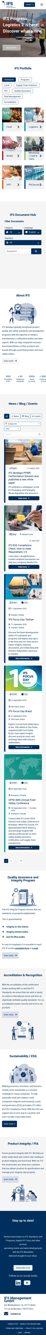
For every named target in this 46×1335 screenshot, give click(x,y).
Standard (9, 238)
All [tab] (7, 416)
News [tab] (16, 416)
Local (6, 85)
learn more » (9, 1124)
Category (9, 227)
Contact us (16, 1313)
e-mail (35, 948)
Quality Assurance (22, 90)
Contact (28, 4)
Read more (22, 498)
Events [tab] (38, 416)
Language (28, 227)
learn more (9, 361)
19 (21, 861)
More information (23, 658)
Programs (25, 79)
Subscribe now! (23, 1268)
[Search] (36, 251)
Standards (9, 79)
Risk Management (12, 96)
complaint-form (22, 948)
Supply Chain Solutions (26, 85)
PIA (5, 90)
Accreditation (10, 102)
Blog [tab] (27, 416)
